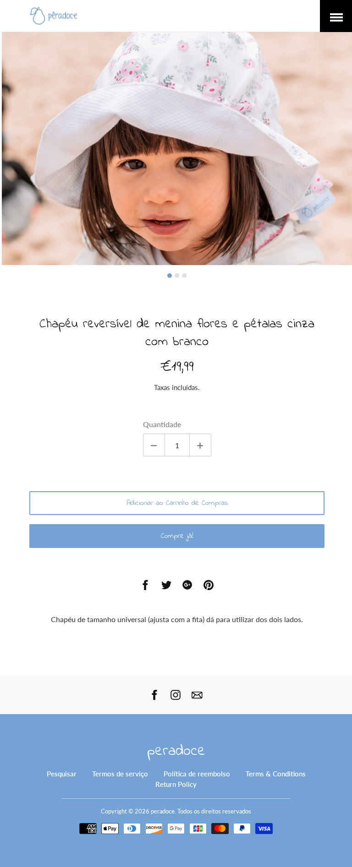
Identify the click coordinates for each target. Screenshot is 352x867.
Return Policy (176, 784)
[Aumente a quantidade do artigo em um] (200, 445)
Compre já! (177, 536)
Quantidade (162, 424)
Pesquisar (62, 773)
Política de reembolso (197, 773)
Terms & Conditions (276, 773)
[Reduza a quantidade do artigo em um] (154, 445)
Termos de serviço (120, 773)
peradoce (176, 751)
